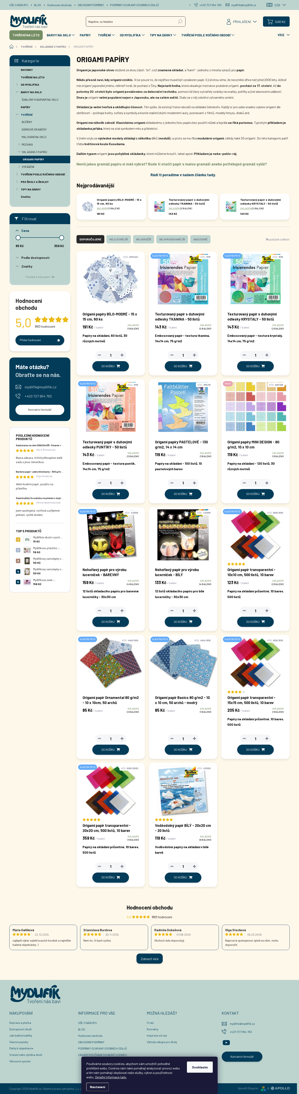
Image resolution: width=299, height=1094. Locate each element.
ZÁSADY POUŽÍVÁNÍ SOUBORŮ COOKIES (102, 1055)
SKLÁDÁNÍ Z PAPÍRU (34, 152)
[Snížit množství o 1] (99, 355)
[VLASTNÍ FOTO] (183, 281)
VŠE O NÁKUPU (18, 5)
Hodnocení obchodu (59, 5)
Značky (26, 196)
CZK (277, 5)
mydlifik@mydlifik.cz (41, 387)
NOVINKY (27, 69)
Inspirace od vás (157, 1035)
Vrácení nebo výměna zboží (25, 1054)
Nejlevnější (118, 239)
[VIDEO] (255, 409)
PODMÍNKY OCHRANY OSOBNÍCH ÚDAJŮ (134, 5)
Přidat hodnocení (30, 340)
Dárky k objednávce (21, 1048)
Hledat (180, 21)
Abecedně (200, 239)
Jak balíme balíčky (20, 1035)
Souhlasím (200, 1067)
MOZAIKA (27, 144)
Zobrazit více (149, 959)
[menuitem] (26, 35)
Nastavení (97, 1087)
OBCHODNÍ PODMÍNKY (91, 5)
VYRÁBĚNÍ (28, 166)
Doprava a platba (20, 1022)
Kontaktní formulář (39, 409)
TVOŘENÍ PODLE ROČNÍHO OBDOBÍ (43, 174)
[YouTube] (226, 1042)
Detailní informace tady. (111, 1077)
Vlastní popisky (18, 1042)
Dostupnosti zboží (20, 1029)
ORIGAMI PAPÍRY (33, 159)
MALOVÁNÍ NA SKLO (34, 137)
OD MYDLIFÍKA (30, 84)
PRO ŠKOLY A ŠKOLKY (35, 182)
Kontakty (152, 1029)
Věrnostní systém (20, 1061)
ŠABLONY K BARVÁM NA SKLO (40, 99)
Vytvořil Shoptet (248, 1088)
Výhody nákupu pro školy (162, 1042)
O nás (150, 1022)
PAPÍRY (25, 107)
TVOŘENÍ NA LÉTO (33, 77)
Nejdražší (143, 239)
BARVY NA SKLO (31, 92)
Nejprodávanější (172, 239)
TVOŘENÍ (27, 114)
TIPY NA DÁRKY (31, 189)
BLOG (37, 5)
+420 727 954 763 (38, 396)
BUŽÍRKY (27, 122)
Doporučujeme (90, 239)
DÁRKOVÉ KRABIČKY (34, 129)
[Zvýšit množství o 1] (122, 355)
